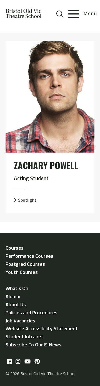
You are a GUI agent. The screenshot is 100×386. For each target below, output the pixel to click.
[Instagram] (18, 361)
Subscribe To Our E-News (33, 344)
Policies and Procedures (32, 312)
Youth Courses (22, 272)
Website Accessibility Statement (42, 328)
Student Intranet (24, 336)
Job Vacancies (20, 320)
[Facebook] (9, 361)
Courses (15, 248)
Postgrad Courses (25, 264)
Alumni (13, 296)
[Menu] (73, 14)
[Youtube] (27, 361)
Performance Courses (29, 256)
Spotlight (27, 200)
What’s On (17, 288)
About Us (16, 304)
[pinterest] (37, 361)
